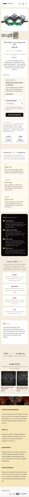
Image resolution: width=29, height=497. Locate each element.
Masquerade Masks (8, 131)
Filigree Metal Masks (18, 129)
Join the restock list (14, 115)
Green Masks (7, 130)
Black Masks (18, 126)
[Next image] (26, 19)
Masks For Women (17, 130)
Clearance (6, 129)
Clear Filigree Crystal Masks (13, 127)
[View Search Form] (22, 3)
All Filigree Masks (17, 123)
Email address (9, 94)
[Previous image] (3, 19)
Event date (11, 100)
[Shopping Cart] (19, 3)
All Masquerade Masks (10, 125)
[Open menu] (25, 4)
